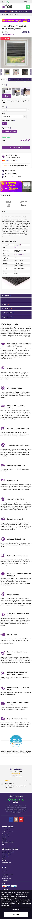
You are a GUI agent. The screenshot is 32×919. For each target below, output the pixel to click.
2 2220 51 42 (11, 155)
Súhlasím (16, 914)
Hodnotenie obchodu (7, 874)
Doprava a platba (6, 854)
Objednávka (4, 79)
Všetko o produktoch (7, 831)
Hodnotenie (16, 304)
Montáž (27, 79)
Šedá (15, 247)
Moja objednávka (6, 862)
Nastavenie (16, 909)
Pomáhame (5, 876)
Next (31, 72)
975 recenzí (19, 776)
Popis (3, 211)
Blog (3, 844)
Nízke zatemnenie (19, 254)
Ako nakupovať (12, 79)
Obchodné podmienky (8, 852)
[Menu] (26, 1)
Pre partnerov (5, 880)
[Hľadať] (5, 1)
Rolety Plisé (17, 245)
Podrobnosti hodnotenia (8, 34)
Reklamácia (5, 856)
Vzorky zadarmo (6, 829)
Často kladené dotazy (7, 842)
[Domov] (3, 14)
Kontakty (4, 870)
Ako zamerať (21, 79)
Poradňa (4, 840)
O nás (3, 872)
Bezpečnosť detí (6, 317)
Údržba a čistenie (7, 312)
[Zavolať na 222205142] (8, 1)
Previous (1, 72)
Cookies (4, 860)
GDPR (3, 858)
